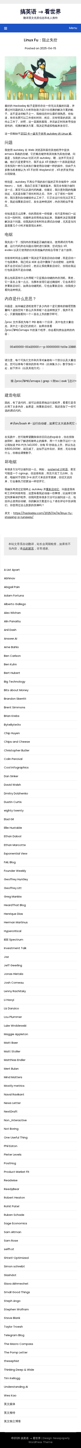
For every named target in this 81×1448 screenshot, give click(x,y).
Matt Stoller (12, 1051)
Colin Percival (13, 759)
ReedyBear (11, 1189)
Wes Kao (10, 1395)
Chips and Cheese (17, 742)
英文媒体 (9, 1404)
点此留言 (28, 548)
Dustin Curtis (13, 802)
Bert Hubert (12, 673)
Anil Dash (10, 630)
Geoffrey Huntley (16, 879)
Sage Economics (15, 1223)
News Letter (12, 1103)
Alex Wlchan (12, 613)
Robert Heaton (14, 1197)
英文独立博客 (12, 1421)
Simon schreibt (14, 1266)
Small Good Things (17, 1292)
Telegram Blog (14, 1335)
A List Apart (12, 570)
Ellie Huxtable (13, 828)
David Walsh (12, 785)
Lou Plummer (13, 1017)
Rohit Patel (11, 1206)
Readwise (11, 1180)
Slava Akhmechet (16, 1284)
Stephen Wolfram (16, 1309)
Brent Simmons (14, 707)
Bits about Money (16, 690)
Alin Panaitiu (12, 621)
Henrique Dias (13, 914)
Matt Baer (11, 1043)
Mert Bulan (11, 1069)
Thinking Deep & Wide (19, 1370)
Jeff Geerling (13, 965)
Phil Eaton (10, 1146)
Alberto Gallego (15, 604)
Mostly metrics (14, 1086)
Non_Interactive (15, 1120)
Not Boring (11, 1129)
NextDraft (11, 1111)
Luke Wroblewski (15, 1026)
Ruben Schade (14, 1215)
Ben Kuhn (10, 664)
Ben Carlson (12, 656)
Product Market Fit (16, 1172)
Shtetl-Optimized (16, 1258)
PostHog (10, 1163)
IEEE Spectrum (13, 940)
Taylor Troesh (13, 1327)
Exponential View (15, 853)
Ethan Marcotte (15, 845)
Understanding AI (16, 1387)
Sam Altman (12, 1232)
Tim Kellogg (12, 1378)
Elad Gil (9, 819)
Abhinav (9, 578)
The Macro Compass (18, 1344)
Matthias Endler (14, 1060)
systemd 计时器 (58, 469)
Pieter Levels (12, 1154)
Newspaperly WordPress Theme (49, 1440)
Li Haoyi (9, 1000)
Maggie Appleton (16, 1034)
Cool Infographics (16, 767)
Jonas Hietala (13, 974)
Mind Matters (13, 1077)
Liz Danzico (11, 1008)
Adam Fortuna (14, 595)
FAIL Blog (10, 862)
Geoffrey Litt (13, 888)
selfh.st (9, 1249)
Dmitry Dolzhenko (16, 793)
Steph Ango (12, 1301)
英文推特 (9, 1413)
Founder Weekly (15, 871)
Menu (73, 28)
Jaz (6, 957)
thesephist (11, 1361)
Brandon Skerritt (15, 699)
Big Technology (14, 682)
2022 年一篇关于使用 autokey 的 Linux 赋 (46, 134)
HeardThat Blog (15, 905)
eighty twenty (14, 810)
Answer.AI (10, 639)
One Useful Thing (16, 1137)
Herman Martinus (16, 922)
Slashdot (10, 1275)
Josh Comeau (14, 983)
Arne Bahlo (11, 647)
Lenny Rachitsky (15, 991)
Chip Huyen (12, 733)
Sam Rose (11, 1241)
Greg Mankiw (13, 896)
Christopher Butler (16, 750)
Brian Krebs (11, 716)
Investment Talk (15, 948)
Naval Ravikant (14, 1094)
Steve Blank (12, 1318)
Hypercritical (12, 931)
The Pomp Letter (16, 1352)
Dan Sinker (11, 776)
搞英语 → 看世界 (40, 11)
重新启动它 (52, 489)
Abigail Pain (12, 587)
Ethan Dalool (12, 836)
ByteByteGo (12, 725)
